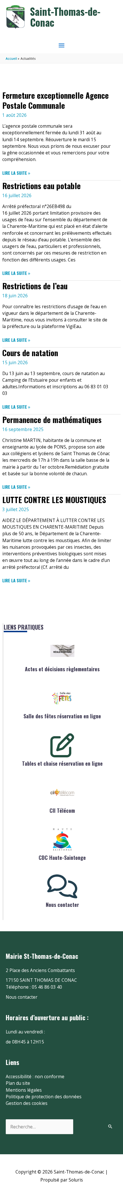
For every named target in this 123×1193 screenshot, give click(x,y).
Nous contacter (62, 904)
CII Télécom (62, 810)
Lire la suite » (16, 173)
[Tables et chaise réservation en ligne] (62, 745)
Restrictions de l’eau (35, 286)
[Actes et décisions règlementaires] (62, 651)
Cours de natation (30, 352)
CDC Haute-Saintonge (62, 857)
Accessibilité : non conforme (35, 1076)
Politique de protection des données (44, 1096)
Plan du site (18, 1083)
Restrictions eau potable (41, 185)
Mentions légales (24, 1090)
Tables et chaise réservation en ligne (62, 763)
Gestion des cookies (26, 1103)
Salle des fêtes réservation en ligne (62, 716)
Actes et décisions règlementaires (62, 669)
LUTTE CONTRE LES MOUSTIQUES (54, 499)
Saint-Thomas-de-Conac (65, 17)
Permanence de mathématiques (52, 419)
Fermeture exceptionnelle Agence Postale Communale (55, 100)
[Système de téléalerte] (62, 792)
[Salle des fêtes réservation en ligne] (62, 698)
